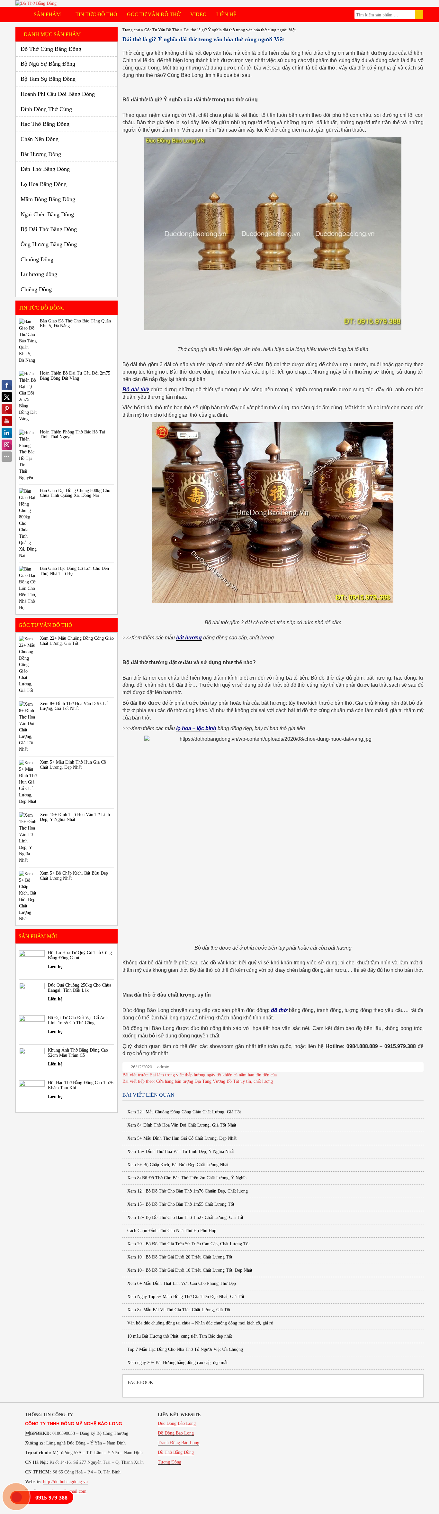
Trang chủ (131, 29)
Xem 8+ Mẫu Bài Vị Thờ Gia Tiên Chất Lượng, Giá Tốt (178, 1309)
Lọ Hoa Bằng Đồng (44, 184)
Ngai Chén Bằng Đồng (47, 214)
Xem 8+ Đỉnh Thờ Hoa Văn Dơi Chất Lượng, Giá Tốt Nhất (181, 1125)
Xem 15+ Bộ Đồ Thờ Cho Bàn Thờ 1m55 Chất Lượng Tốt (180, 1204)
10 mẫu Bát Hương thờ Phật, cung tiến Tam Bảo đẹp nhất (179, 1336)
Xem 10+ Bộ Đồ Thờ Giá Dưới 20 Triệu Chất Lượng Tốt (179, 1257)
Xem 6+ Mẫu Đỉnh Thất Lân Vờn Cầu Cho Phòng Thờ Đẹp (181, 1283)
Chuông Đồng (37, 259)
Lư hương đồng (39, 274)
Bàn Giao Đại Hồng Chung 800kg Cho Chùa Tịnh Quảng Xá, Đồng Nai (75, 493)
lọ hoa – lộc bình (196, 728)
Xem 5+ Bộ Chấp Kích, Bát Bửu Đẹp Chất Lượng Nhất (177, 1164)
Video (198, 14)
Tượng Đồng (169, 1462)
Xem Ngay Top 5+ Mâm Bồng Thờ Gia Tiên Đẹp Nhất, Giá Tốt (185, 1296)
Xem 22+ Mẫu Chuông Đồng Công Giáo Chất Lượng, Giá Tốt (183, 1112)
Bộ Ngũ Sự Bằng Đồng (48, 63)
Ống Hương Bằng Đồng (49, 244)
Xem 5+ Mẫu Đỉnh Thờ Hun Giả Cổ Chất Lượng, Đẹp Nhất (181, 1138)
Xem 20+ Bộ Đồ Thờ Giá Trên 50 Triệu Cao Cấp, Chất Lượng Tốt (188, 1243)
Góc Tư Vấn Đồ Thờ (154, 14)
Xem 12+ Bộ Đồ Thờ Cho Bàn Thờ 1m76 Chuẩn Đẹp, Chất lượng (187, 1191)
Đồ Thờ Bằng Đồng (176, 1452)
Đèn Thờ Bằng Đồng (45, 169)
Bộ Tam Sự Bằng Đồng (48, 79)
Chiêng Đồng (36, 289)
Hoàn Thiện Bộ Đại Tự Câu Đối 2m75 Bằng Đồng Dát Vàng (75, 375)
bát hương (189, 637)
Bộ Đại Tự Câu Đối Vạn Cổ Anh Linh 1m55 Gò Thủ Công (78, 1020)
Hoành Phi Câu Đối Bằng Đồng (58, 94)
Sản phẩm (48, 14)
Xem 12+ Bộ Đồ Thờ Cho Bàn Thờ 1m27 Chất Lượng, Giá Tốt (184, 1217)
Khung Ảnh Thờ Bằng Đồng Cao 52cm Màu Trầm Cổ (78, 1052)
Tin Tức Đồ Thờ (96, 14)
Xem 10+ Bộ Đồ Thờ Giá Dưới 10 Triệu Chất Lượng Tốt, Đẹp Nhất (189, 1270)
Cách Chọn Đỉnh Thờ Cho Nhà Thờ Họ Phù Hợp (171, 1230)
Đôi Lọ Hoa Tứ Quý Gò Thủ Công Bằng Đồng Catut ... (80, 955)
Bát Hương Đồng (41, 154)
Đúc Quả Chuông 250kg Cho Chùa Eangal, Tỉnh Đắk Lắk (79, 987)
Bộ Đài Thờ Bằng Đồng (49, 229)
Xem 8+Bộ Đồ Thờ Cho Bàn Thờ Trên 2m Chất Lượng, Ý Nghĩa (186, 1177)
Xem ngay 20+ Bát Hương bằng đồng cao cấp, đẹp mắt (177, 1362)
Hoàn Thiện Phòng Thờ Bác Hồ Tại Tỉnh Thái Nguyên (72, 434)
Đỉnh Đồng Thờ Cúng (46, 109)
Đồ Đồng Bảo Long (176, 1433)
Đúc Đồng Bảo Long (177, 1423)
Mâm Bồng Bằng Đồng (48, 199)
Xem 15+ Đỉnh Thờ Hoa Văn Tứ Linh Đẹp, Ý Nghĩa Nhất (180, 1151)
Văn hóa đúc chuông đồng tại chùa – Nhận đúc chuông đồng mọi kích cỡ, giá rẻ (199, 1323)
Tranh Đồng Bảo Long (178, 1442)
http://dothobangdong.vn (65, 1481)
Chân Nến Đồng (39, 139)
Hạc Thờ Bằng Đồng (45, 124)
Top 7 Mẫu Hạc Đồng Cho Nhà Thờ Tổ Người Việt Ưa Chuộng (184, 1349)
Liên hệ (226, 14)
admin (163, 1067)
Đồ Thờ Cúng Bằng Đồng (51, 49)
